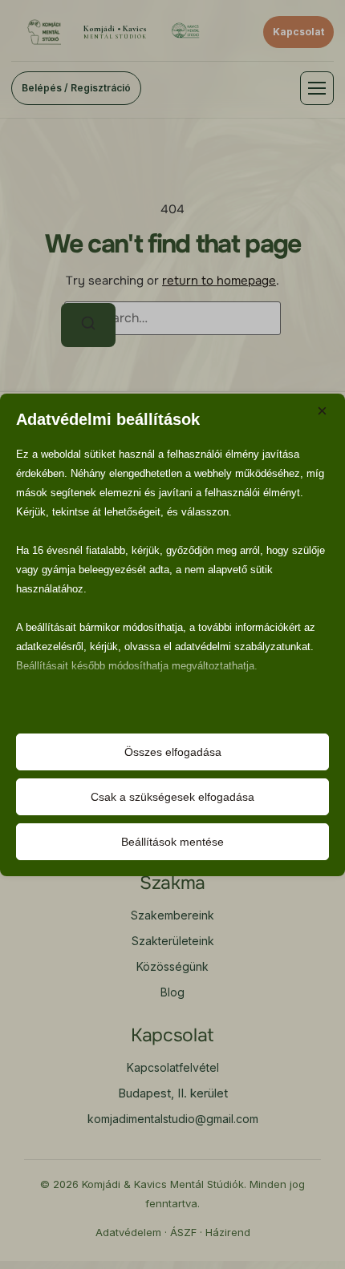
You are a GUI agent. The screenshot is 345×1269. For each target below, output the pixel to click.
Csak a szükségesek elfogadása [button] (172, 796)
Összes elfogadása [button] (172, 752)
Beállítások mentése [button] (172, 841)
